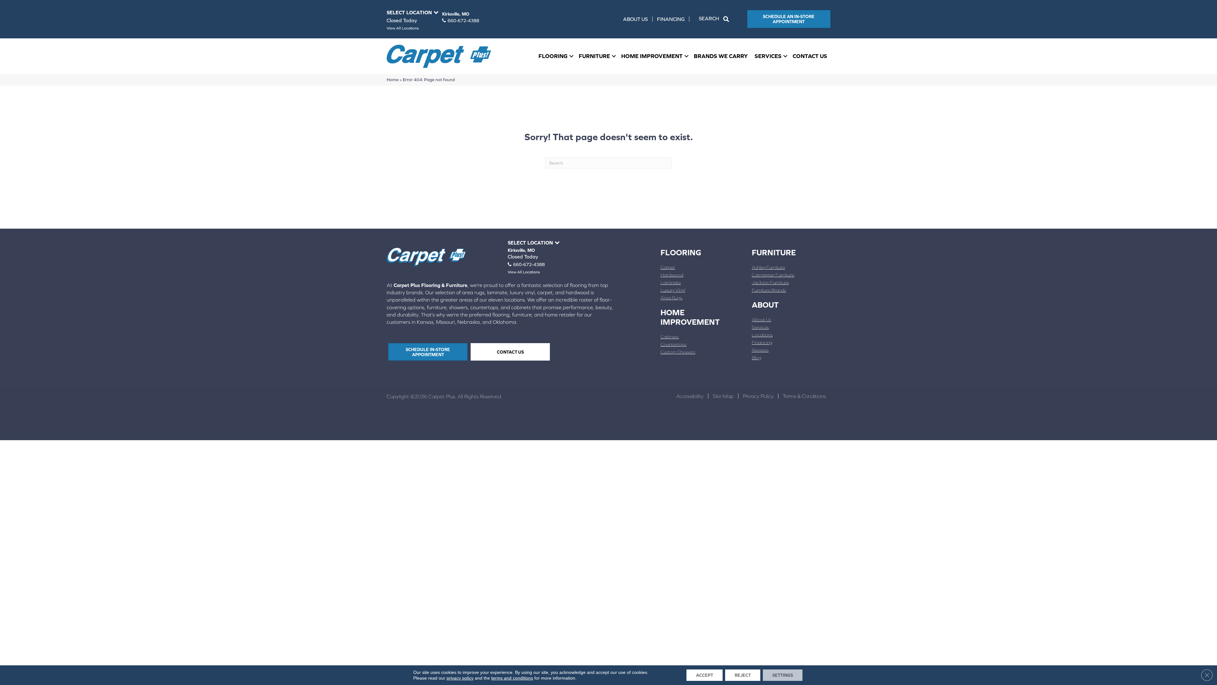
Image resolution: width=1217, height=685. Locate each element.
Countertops (673, 344)
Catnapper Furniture (773, 274)
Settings (782, 675)
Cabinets (669, 336)
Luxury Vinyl (672, 290)
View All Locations (403, 28)
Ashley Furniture (768, 267)
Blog (756, 357)
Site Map (723, 396)
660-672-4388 (463, 20)
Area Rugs (671, 297)
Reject (743, 675)
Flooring (553, 56)
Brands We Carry (721, 56)
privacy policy (460, 678)
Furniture (594, 56)
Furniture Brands (769, 290)
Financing (671, 19)
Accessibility (690, 396)
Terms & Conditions (804, 396)
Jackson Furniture (770, 282)
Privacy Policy (758, 396)
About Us (635, 19)
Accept (704, 675)
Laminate (670, 282)
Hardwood (671, 274)
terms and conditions (512, 678)
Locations (762, 334)
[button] (715, 19)
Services (768, 56)
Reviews (760, 350)
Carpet (667, 267)
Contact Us (810, 56)
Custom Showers (677, 352)
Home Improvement (652, 56)
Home (393, 79)
